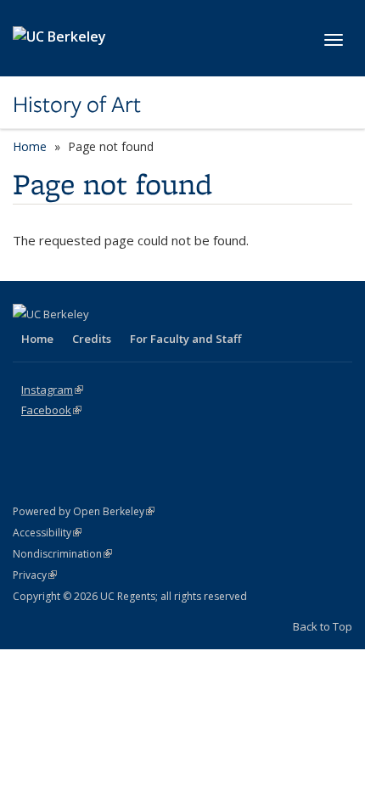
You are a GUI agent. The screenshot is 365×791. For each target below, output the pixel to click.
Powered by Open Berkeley (83, 511)
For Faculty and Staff (185, 338)
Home (30, 146)
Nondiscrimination (62, 554)
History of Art (77, 104)
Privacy (35, 575)
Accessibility (47, 532)
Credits (91, 338)
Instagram (52, 389)
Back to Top (322, 626)
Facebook (51, 410)
